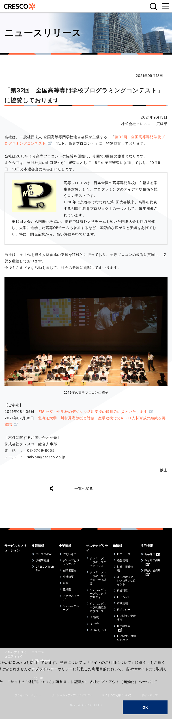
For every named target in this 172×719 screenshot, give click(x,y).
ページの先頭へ (163, 540)
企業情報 (65, 545)
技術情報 (38, 545)
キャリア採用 (152, 560)
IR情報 (117, 545)
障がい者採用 (152, 570)
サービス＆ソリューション (15, 548)
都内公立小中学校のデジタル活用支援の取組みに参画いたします (92, 411)
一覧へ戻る (83, 488)
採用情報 (146, 545)
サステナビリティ (97, 548)
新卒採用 (149, 554)
